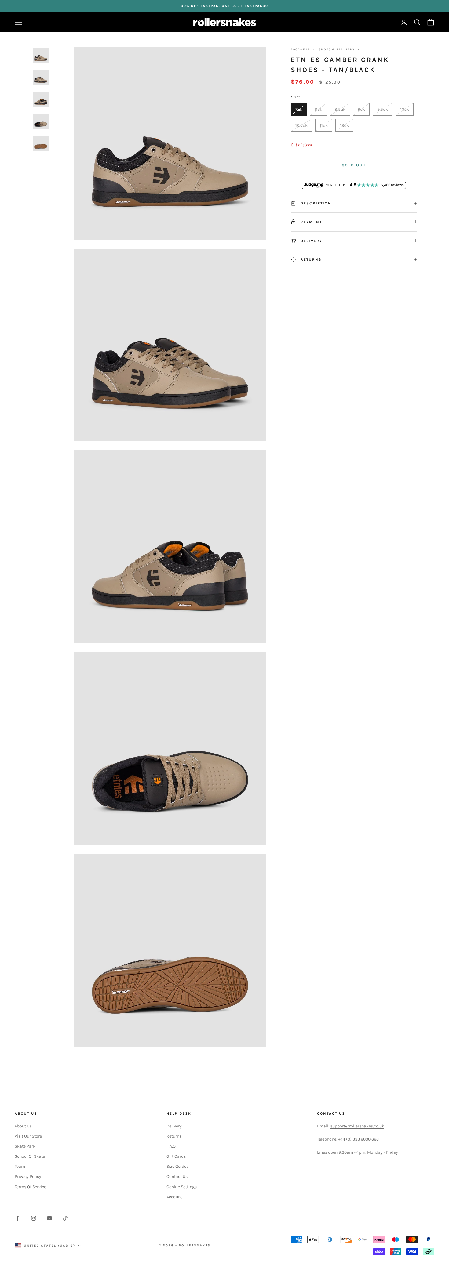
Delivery (174, 1126)
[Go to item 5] (40, 143)
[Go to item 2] (40, 77)
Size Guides (177, 1166)
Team (20, 1166)
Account (174, 1196)
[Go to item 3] (40, 99)
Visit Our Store (28, 1136)
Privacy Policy (28, 1176)
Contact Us (177, 1176)
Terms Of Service (30, 1186)
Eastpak (209, 6)
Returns (173, 1136)
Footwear (300, 49)
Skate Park (25, 1146)
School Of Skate (30, 1156)
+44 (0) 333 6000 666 (358, 1139)
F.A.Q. (171, 1146)
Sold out (354, 165)
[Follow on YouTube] (49, 1218)
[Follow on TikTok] (65, 1218)
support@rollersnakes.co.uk (357, 1126)
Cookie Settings (181, 1186)
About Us (23, 1126)
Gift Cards (176, 1156)
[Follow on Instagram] (34, 1218)
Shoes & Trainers (337, 49)
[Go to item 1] (40, 55)
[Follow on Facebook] (18, 1218)
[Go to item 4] (40, 121)
